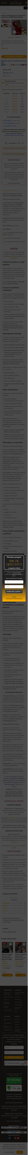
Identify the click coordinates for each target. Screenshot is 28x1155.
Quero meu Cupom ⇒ (14, 591)
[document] (14, 577)
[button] (25, 554)
